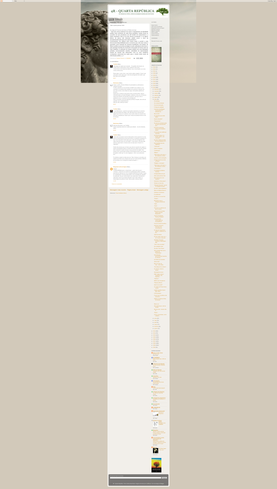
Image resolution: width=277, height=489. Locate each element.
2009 (154, 337)
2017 (154, 79)
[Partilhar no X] (139, 58)
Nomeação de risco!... (159, 272)
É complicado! (157, 194)
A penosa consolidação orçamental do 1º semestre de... (159, 110)
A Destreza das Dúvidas (159, 363)
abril (155, 322)
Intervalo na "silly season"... (160, 181)
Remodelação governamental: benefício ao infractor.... (160, 256)
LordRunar (148, 483)
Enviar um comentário (117, 184)
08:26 (114, 118)
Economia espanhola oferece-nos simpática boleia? (159, 129)
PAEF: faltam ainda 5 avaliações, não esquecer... (159, 275)
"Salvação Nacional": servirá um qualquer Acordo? (160, 186)
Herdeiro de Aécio (157, 420)
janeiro (156, 328)
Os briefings (157, 101)
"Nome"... (156, 312)
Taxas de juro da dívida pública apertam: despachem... (159, 212)
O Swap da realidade (159, 107)
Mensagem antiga (142, 190)
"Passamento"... (157, 121)
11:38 (114, 181)
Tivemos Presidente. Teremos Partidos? (159, 216)
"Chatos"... (156, 198)
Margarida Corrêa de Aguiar (120, 166)
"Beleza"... (156, 152)
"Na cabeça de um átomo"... (160, 266)
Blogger (162, 483)
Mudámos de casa (157, 377)
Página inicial (131, 190)
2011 (154, 333)
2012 (154, 331)
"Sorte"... (156, 205)
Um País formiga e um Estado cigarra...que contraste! (159, 136)
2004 (154, 347)
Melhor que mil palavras (159, 280)
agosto (156, 97)
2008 (154, 339)
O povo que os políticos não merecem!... (160, 296)
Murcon (155, 447)
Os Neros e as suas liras (159, 196)
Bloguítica (155, 430)
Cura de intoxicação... (159, 105)
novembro (156, 91)
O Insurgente (156, 380)
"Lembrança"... (157, 150)
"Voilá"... (156, 203)
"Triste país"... (157, 146)
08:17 (114, 78)
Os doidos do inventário (159, 259)
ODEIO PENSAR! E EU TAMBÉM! (162, 423)
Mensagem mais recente (118, 190)
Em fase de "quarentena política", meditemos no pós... (160, 231)
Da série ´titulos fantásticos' (160, 188)
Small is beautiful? (158, 119)
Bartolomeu (116, 82)
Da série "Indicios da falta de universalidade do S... (160, 140)
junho (155, 318)
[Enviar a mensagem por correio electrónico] (134, 58)
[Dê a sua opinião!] (138, 58)
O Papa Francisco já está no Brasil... (160, 160)
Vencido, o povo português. (160, 157)
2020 (154, 73)
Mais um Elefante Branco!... (160, 190)
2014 (154, 85)
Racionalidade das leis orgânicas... (159, 144)
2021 (154, 71)
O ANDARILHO (156, 407)
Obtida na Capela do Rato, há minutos (160, 299)
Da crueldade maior (158, 246)
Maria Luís (156, 304)
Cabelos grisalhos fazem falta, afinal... (159, 290)
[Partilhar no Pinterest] (142, 58)
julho (155, 99)
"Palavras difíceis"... (158, 282)
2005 (154, 345)
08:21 (114, 104)
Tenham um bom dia (158, 183)
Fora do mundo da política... (160, 223)
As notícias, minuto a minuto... (159, 269)
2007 (154, 341)
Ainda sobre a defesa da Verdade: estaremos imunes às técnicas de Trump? (159, 442)
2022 (154, 69)
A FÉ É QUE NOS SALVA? (159, 388)
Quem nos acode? (158, 284)
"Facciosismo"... (157, 168)
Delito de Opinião (157, 369)
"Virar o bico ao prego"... (159, 244)
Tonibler (115, 64)
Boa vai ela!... (157, 113)
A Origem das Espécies (158, 391)
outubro (156, 93)
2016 (154, 81)
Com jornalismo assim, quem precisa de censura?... (158, 439)
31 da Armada (156, 404)
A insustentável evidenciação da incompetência (158, 220)
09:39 (114, 130)
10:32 (114, 162)
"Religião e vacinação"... (159, 163)
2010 (154, 335)
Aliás (154, 387)
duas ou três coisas (158, 352)
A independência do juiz (159, 173)
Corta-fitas (155, 376)
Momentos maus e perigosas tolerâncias (159, 201)
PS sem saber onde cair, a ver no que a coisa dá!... (160, 237)
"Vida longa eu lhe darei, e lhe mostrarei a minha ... (160, 155)
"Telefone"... (157, 278)
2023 (154, 67)
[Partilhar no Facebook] (141, 58)
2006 (154, 343)
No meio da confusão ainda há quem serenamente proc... (160, 124)
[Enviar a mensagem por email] (136, 58)
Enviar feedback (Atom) (121, 193)
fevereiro (156, 326)
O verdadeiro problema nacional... (159, 171)
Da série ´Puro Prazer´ (159, 248)
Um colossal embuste (159, 103)
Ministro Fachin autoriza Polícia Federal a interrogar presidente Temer (159, 433)
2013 (154, 87)
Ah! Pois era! (156, 354)
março (155, 324)
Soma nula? (157, 261)
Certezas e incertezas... (159, 192)
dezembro (156, 89)
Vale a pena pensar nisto (159, 175)
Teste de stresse (158, 234)
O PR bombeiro (157, 293)
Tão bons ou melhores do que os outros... (160, 208)
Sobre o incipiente (158, 148)
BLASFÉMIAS (156, 357)
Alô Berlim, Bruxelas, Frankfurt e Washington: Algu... (160, 241)
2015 (154, 83)
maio (155, 320)
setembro (156, 95)
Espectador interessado (159, 411)
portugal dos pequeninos (159, 397)
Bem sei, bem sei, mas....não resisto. (159, 264)
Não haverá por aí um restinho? (159, 178)
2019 (154, 75)
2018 (154, 77)
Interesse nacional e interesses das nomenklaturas (158, 227)
